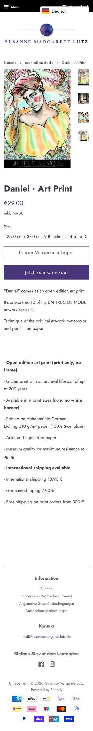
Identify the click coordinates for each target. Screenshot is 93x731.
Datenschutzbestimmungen (47, 610)
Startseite (10, 62)
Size (8, 227)
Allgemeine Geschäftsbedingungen (46, 603)
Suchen (46, 588)
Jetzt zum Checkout (46, 272)
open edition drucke (39, 62)
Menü (15, 7)
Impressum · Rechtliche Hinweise (46, 596)
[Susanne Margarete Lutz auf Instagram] (52, 665)
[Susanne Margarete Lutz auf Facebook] (41, 665)
